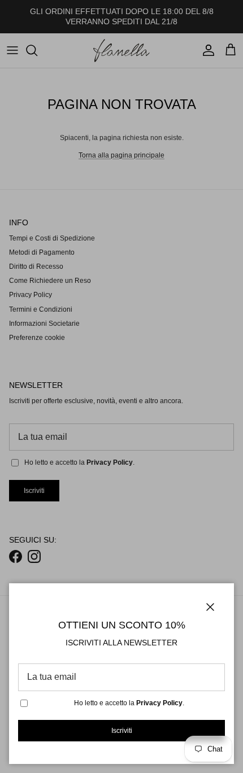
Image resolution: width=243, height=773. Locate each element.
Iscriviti (121, 731)
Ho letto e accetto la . (129, 703)
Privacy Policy (159, 703)
